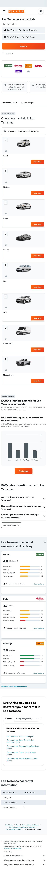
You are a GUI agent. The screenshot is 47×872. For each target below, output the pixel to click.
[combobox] (10, 24)
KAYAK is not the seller (13, 855)
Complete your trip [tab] (24, 718)
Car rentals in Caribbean (30, 825)
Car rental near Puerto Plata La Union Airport (21, 753)
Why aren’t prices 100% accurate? (19, 864)
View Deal (37, 162)
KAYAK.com (9, 825)
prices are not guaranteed (12, 848)
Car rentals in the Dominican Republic (22, 827)
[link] (23, 471)
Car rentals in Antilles (13, 829)
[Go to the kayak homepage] (16, 11)
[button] (4, 11)
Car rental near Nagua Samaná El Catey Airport (22, 759)
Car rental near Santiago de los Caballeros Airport (23, 747)
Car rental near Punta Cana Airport (20, 736)
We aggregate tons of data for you (19, 860)
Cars (17, 825)
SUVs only (9, 53)
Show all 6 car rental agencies (14, 686)
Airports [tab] (8, 718)
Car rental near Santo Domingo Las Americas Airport (20, 741)
